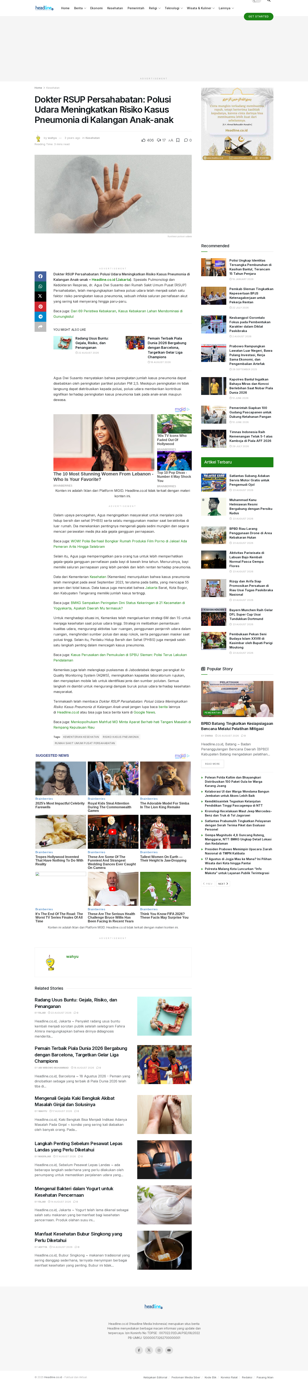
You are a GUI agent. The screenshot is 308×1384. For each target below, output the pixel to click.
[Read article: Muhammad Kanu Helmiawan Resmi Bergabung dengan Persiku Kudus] (213, 507)
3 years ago (72, 137)
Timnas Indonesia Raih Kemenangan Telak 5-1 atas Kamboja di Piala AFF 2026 (251, 436)
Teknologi (172, 8)
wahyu (52, 137)
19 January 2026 (243, 279)
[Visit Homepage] (45, 8)
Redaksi (247, 1377)
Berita (78, 8)
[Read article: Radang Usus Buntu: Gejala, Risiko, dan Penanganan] (62, 342)
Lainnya (224, 8)
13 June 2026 (240, 398)
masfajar (44, 1156)
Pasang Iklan (265, 1377)
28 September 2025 (244, 369)
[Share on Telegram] (40, 317)
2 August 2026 (241, 336)
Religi (153, 8)
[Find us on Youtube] (169, 1350)
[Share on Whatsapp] (40, 286)
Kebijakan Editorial (155, 1377)
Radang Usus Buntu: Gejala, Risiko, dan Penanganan (92, 343)
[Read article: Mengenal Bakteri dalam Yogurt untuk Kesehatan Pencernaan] (164, 1204)
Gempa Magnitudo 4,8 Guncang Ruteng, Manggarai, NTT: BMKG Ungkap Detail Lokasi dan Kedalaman (238, 839)
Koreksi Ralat (229, 1377)
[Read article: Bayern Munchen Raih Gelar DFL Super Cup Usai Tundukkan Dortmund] (213, 617)
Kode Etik (210, 1377)
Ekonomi (96, 8)
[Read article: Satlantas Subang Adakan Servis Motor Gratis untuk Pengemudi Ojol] (213, 483)
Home (65, 8)
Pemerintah (136, 8)
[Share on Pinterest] (40, 307)
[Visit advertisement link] (237, 124)
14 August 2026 (60, 1201)
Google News (144, 712)
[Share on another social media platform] (40, 327)
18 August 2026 (160, 362)
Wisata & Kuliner (199, 8)
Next (222, 883)
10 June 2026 (240, 422)
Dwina (209, 735)
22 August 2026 (88, 352)
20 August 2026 (228, 735)
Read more (214, 763)
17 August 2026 (62, 1111)
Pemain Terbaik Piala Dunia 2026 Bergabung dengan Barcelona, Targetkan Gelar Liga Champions (167, 347)
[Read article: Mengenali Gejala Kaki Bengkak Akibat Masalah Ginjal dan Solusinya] (164, 1114)
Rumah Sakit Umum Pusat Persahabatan (85, 743)
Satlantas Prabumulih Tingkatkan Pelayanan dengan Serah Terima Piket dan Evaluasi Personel (238, 825)
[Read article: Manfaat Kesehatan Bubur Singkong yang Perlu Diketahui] (164, 1250)
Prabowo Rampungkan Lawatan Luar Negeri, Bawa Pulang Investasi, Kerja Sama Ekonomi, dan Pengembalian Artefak (250, 355)
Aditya (42, 1247)
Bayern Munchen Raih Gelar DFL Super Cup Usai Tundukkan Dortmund (251, 614)
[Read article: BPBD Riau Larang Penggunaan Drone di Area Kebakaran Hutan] (213, 535)
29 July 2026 (240, 446)
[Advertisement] (154, 46)
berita (163, 707)
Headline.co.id (103, 279)
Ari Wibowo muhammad (53, 1067)
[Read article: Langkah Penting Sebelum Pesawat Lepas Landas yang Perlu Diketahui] (164, 1159)
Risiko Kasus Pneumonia (121, 736)
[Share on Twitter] (40, 297)
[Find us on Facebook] (139, 1350)
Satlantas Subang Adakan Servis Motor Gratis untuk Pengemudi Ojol (249, 480)
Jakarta (123, 279)
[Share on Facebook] (40, 276)
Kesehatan (115, 8)
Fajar (42, 1012)
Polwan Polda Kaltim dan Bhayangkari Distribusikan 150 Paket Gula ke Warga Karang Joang (233, 782)
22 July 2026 (240, 307)
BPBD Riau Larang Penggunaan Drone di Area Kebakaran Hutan (250, 533)
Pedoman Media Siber (186, 1377)
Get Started (258, 16)
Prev (209, 883)
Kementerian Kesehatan (81, 736)
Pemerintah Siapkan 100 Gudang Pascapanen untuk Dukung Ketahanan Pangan (250, 412)
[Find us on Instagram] (159, 1350)
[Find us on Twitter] (149, 1350)
